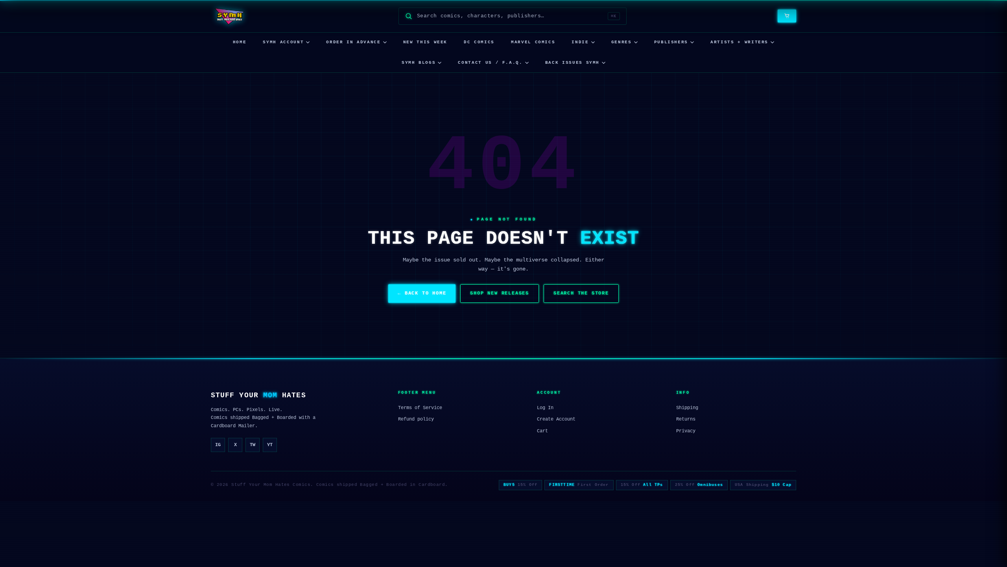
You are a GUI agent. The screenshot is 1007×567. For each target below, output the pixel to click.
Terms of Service (420, 408)
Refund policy (416, 419)
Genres (621, 42)
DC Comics (479, 42)
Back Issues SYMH (572, 62)
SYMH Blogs (419, 62)
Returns (685, 419)
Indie (580, 42)
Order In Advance (353, 42)
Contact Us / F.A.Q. (490, 62)
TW (252, 445)
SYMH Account (283, 42)
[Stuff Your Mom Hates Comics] (229, 16)
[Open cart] (787, 15)
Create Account (556, 419)
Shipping (687, 408)
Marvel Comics (533, 42)
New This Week (425, 42)
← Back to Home (422, 293)
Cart (542, 431)
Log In (545, 408)
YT (270, 445)
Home (240, 42)
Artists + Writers (739, 42)
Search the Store (581, 293)
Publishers (671, 42)
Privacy (685, 431)
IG (218, 445)
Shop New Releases (499, 293)
